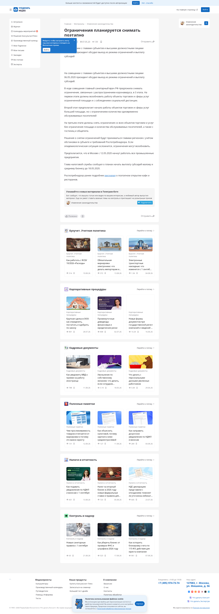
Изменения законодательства (100, 24)
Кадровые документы (75, 371)
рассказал (110, 175)
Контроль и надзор (74, 538)
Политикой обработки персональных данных (114, 609)
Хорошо (139, 603)
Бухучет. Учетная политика (74, 255)
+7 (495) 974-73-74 (168, 582)
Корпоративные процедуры (73, 313)
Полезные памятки (74, 427)
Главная (67, 24)
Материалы (79, 24)
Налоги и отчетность (75, 483)
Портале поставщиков (201, 608)
